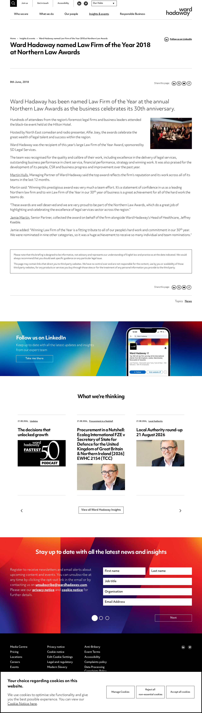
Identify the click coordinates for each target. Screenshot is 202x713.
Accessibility (63, 3)
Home (13, 39)
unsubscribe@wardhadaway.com (61, 585)
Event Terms (92, 652)
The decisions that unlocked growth (34, 432)
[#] (13, 3)
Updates (34, 421)
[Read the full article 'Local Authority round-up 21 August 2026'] (160, 453)
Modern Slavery (57, 667)
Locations (16, 657)
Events (14, 667)
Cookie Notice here (22, 704)
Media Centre (18, 647)
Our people (71, 14)
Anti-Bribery (92, 647)
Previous (22, 511)
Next (180, 511)
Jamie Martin (19, 218)
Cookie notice (55, 652)
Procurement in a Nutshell (101, 421)
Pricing (14, 652)
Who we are (21, 14)
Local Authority (156, 421)
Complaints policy (95, 662)
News (188, 301)
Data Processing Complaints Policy (95, 669)
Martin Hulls (19, 175)
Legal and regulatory (60, 662)
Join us (24, 3)
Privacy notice (56, 647)
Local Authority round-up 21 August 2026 (159, 432)
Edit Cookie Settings (60, 657)
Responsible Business (132, 14)
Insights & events (99, 14)
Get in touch (42, 3)
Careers (15, 662)
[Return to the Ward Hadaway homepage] (179, 11)
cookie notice (72, 590)
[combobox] (104, 3)
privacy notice (43, 590)
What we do (46, 14)
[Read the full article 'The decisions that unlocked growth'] (42, 453)
